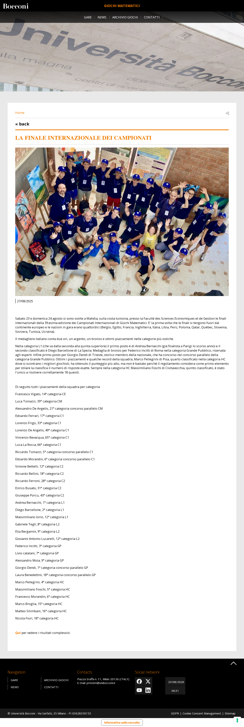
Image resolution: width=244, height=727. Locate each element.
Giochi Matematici (122, 5)
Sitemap (230, 713)
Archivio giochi (125, 17)
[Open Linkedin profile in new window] (148, 690)
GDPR (175, 713)
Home (19, 112)
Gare (88, 17)
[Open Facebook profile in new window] (139, 681)
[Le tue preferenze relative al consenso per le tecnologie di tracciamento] (237, 720)
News (102, 17)
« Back (22, 124)
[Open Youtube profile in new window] (139, 690)
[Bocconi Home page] (16, 6)
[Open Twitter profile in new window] (148, 681)
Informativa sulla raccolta (122, 722)
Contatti (152, 17)
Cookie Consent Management (202, 713)
